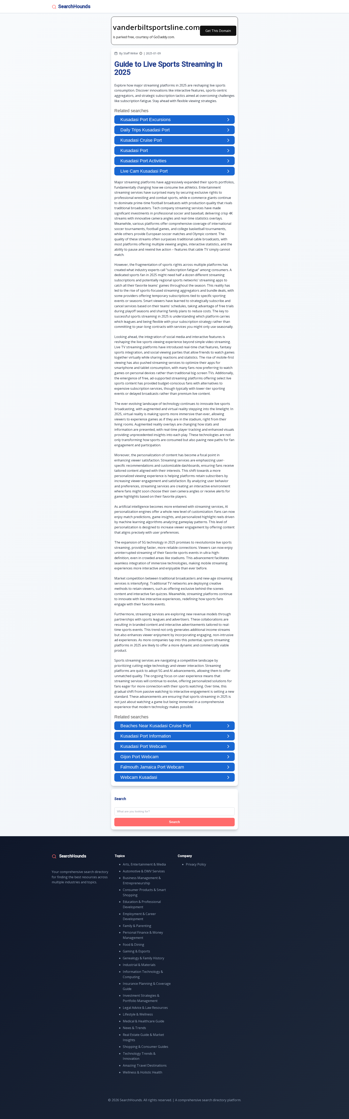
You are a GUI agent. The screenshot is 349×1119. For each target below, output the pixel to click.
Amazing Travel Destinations (145, 1065)
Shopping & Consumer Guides (145, 1046)
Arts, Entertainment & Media (144, 864)
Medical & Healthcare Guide (143, 1021)
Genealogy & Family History (143, 958)
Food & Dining (133, 944)
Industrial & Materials (139, 965)
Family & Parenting (137, 926)
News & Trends (134, 1028)
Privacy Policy (196, 864)
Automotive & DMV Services (144, 871)
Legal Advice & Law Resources (145, 1007)
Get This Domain (218, 31)
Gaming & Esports (136, 951)
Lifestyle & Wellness (138, 1014)
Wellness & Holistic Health (142, 1072)
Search (174, 822)
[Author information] (140, 53)
